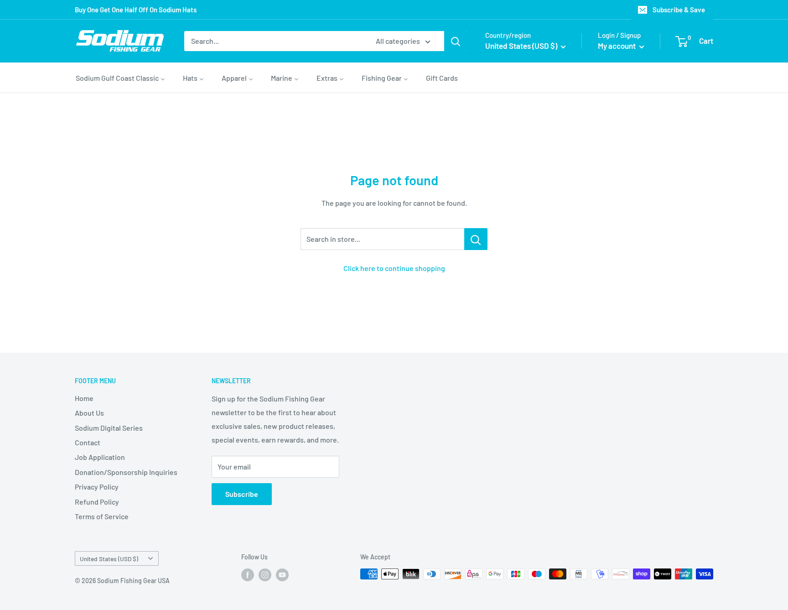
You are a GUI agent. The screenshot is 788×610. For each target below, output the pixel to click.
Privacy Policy (97, 486)
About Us (89, 412)
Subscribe (241, 494)
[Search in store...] (475, 239)
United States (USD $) (109, 559)
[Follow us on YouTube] (282, 574)
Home (84, 398)
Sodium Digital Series (109, 427)
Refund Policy (97, 501)
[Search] (455, 41)
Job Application (100, 457)
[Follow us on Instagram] (265, 574)
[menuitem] (120, 77)
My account (617, 45)
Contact (87, 442)
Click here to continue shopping (394, 268)
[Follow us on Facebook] (247, 574)
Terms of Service (102, 516)
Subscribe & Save (679, 9)
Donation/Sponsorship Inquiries (126, 472)
